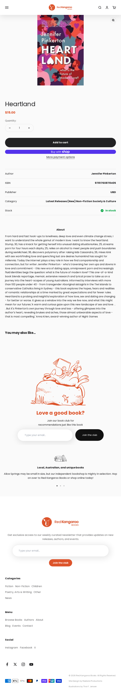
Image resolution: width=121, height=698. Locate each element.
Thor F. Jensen (90, 686)
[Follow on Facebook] (7, 664)
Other (37, 592)
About (39, 620)
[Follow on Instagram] (23, 664)
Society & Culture (104, 201)
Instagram (11, 647)
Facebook (26, 647)
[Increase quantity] (29, 128)
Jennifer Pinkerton (103, 173)
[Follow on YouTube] (31, 664)
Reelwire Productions (92, 681)
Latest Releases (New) (61, 201)
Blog (7, 626)
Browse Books (13, 620)
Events (16, 626)
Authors (29, 620)
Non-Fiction (84, 201)
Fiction (9, 586)
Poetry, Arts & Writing (18, 592)
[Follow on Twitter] (15, 664)
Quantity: (10, 120)
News (8, 598)
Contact (28, 626)
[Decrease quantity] (9, 128)
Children (37, 586)
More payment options (60, 157)
